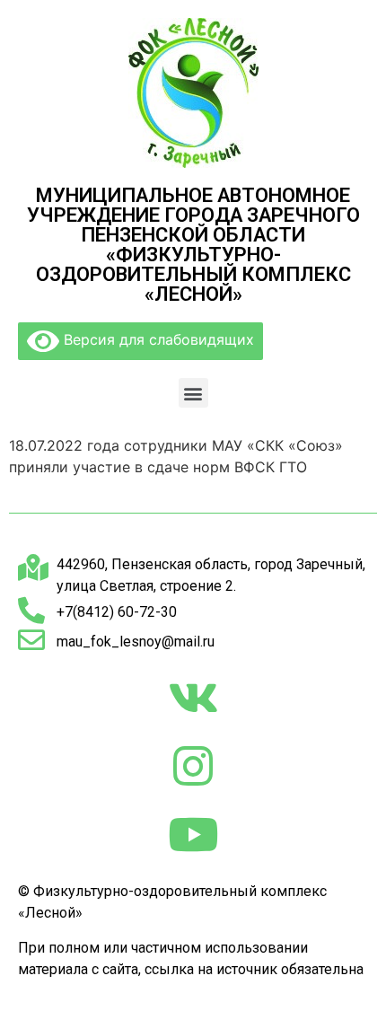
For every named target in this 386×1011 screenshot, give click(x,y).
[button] (193, 393)
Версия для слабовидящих (156, 339)
